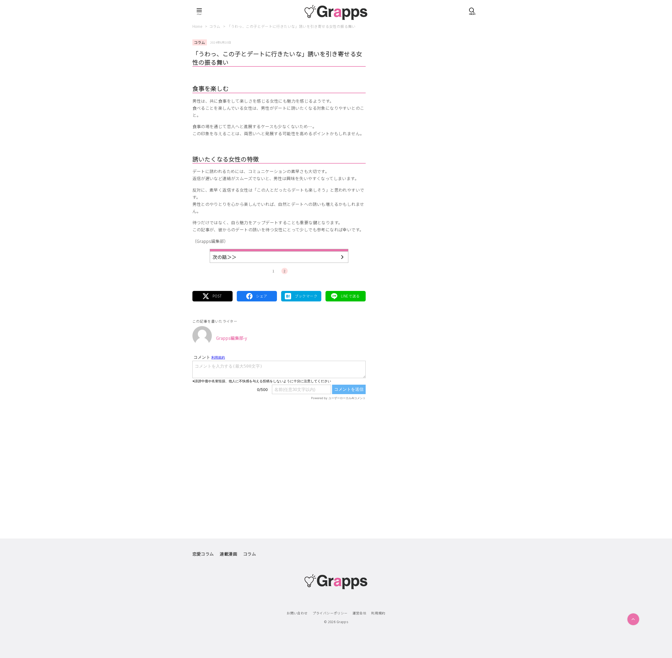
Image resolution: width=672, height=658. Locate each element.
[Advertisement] (279, 458)
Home (197, 26)
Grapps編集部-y (231, 338)
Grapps (342, 621)
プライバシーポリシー (330, 612)
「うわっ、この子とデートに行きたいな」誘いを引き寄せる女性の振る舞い (291, 26)
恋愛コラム (203, 554)
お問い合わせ (297, 612)
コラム (215, 26)
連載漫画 (228, 554)
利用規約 (378, 612)
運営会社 (360, 612)
